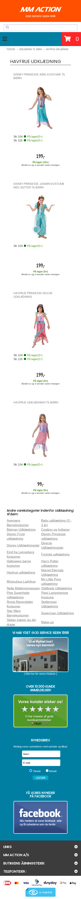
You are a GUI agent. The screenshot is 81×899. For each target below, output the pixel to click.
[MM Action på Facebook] (40, 817)
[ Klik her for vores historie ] (40, 673)
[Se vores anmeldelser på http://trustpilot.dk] (40, 711)
